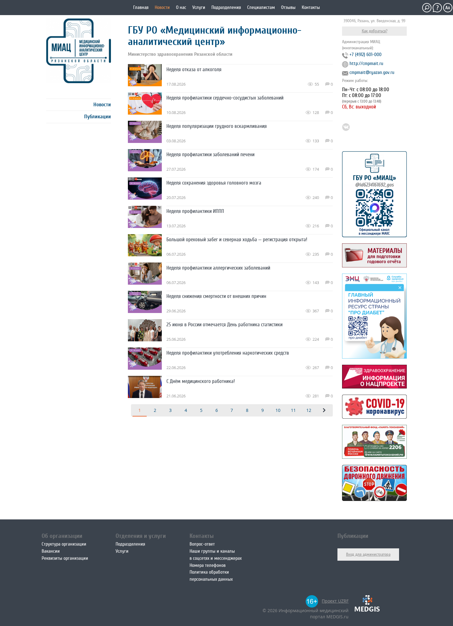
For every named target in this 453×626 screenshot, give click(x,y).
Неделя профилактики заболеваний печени (210, 154)
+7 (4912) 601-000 (365, 54)
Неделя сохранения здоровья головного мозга (213, 183)
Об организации (62, 535)
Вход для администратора (368, 554)
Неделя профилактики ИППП (195, 211)
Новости (162, 7)
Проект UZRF (335, 601)
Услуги (198, 7)
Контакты (311, 7)
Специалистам (261, 7)
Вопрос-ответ (202, 544)
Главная (141, 7)
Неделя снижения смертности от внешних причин (216, 296)
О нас (181, 7)
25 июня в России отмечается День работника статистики (224, 324)
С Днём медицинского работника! (200, 381)
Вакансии (51, 551)
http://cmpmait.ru (366, 63)
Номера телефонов (208, 565)
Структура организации (64, 544)
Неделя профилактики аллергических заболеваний (218, 268)
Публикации (97, 117)
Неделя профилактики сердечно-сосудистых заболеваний (225, 98)
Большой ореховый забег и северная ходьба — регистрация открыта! (236, 239)
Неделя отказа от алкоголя (194, 69)
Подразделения (226, 7)
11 (293, 410)
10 (277, 410)
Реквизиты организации (65, 558)
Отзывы (288, 7)
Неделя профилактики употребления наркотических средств (227, 353)
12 (308, 410)
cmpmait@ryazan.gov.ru (371, 72)
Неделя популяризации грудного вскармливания (216, 126)
